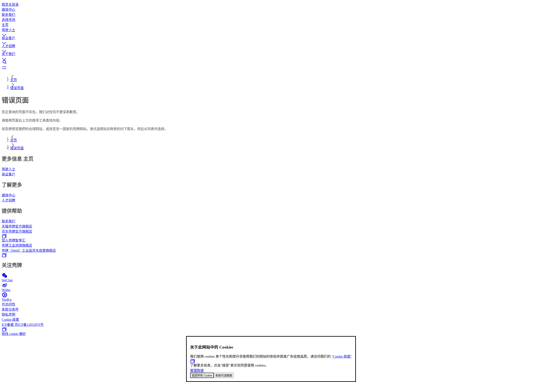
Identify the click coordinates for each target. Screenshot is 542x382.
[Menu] (271, 68)
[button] (271, 31)
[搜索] (271, 62)
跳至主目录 (10, 4)
